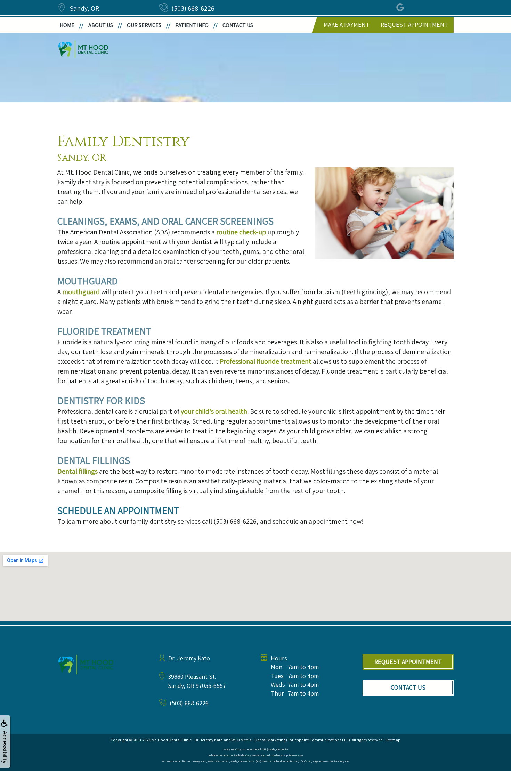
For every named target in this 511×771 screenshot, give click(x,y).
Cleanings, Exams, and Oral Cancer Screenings (165, 221)
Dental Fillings (93, 460)
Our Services (144, 25)
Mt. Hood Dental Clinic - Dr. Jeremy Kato (187, 739)
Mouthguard (87, 280)
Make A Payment (347, 25)
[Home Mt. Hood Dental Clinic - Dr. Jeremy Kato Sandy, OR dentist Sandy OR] (83, 49)
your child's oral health (214, 411)
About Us (100, 25)
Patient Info (192, 25)
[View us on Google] (400, 7)
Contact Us (237, 25)
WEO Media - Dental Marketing (258, 739)
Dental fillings (77, 471)
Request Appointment (414, 25)
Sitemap (392, 739)
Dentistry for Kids (101, 400)
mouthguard (81, 291)
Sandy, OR (84, 8)
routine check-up (241, 231)
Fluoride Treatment (104, 330)
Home (67, 25)
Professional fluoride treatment (265, 361)
